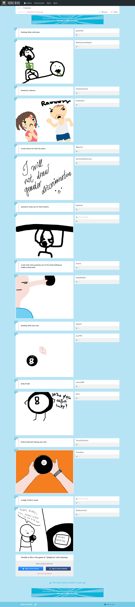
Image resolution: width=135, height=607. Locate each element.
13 (16, 380)
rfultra (78, 263)
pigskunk (79, 205)
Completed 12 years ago (35, 12)
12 (16, 333)
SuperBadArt (81, 277)
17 (16, 496)
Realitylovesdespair (84, 42)
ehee (78, 394)
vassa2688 (80, 382)
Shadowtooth (81, 510)
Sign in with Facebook (59, 569)
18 (16, 508)
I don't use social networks (44, 573)
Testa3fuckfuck (82, 440)
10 (16, 275)
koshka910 (80, 100)
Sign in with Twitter (32, 569)
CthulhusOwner (82, 89)
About (55, 3)
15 (16, 438)
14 (16, 392)
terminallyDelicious (84, 159)
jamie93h (79, 30)
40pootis (79, 147)
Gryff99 (79, 336)
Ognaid (78, 324)
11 (16, 322)
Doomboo (80, 452)
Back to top (110, 604)
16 (16, 450)
